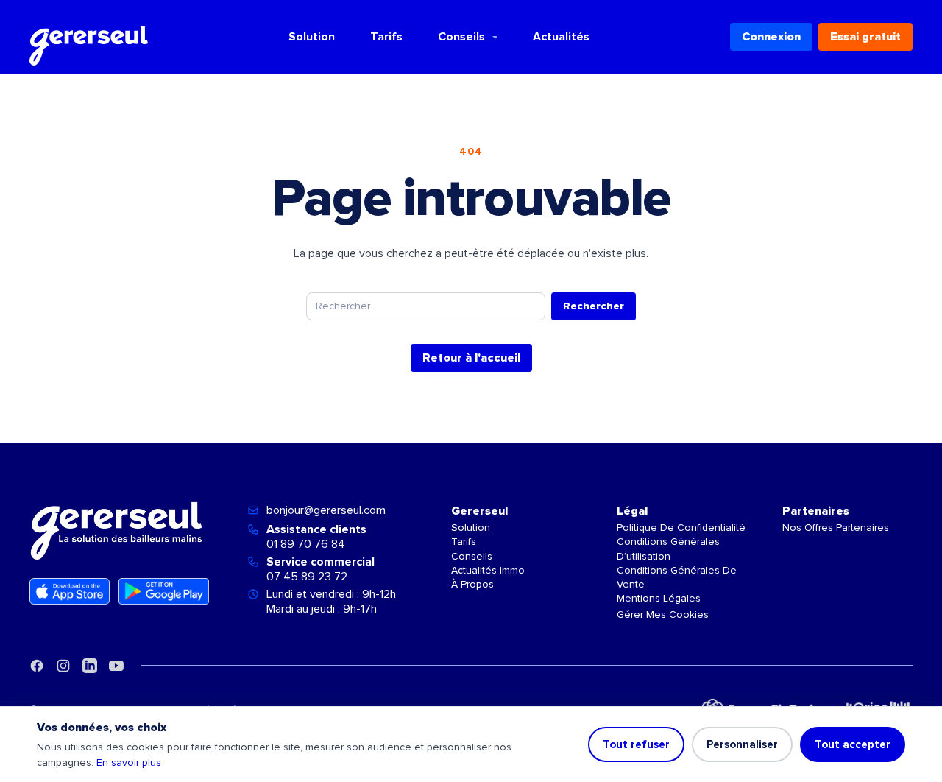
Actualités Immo (488, 570)
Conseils (461, 36)
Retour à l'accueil (471, 358)
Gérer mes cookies (663, 614)
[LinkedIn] (89, 665)
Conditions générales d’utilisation (668, 548)
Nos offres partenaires (835, 527)
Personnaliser (742, 744)
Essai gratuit (865, 36)
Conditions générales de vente (677, 577)
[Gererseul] (88, 37)
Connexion (771, 36)
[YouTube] (116, 665)
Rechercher (593, 306)
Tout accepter (852, 744)
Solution (311, 36)
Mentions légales (659, 598)
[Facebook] (36, 665)
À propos (472, 584)
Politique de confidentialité (681, 527)
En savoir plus (128, 762)
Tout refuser (636, 744)
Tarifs (386, 36)
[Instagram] (63, 665)
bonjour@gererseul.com (326, 510)
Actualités (561, 36)
